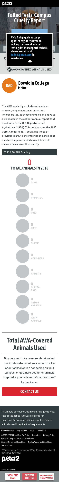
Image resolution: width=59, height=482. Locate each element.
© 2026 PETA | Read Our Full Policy (15, 435)
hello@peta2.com (20, 54)
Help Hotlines (22, 430)
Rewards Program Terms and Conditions (17, 439)
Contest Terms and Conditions (13, 442)
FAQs (32, 430)
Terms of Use (6, 446)
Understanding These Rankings (46, 476)
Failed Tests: (29, 17)
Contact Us (29, 391)
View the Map (13, 477)
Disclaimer (36, 435)
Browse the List (30, 477)
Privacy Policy (49, 435)
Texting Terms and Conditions (40, 442)
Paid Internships (7, 430)
